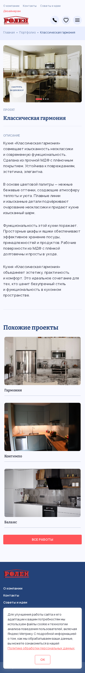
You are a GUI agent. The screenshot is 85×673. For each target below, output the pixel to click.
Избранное (66, 20)
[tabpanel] (42, 73)
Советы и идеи (50, 6)
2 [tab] (43, 99)
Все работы (42, 539)
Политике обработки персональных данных (41, 648)
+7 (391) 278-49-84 (54, 20)
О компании (11, 6)
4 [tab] (48, 99)
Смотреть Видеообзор (17, 89)
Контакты (30, 6)
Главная (9, 32)
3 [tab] (45, 99)
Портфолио (27, 32)
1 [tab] (39, 99)
